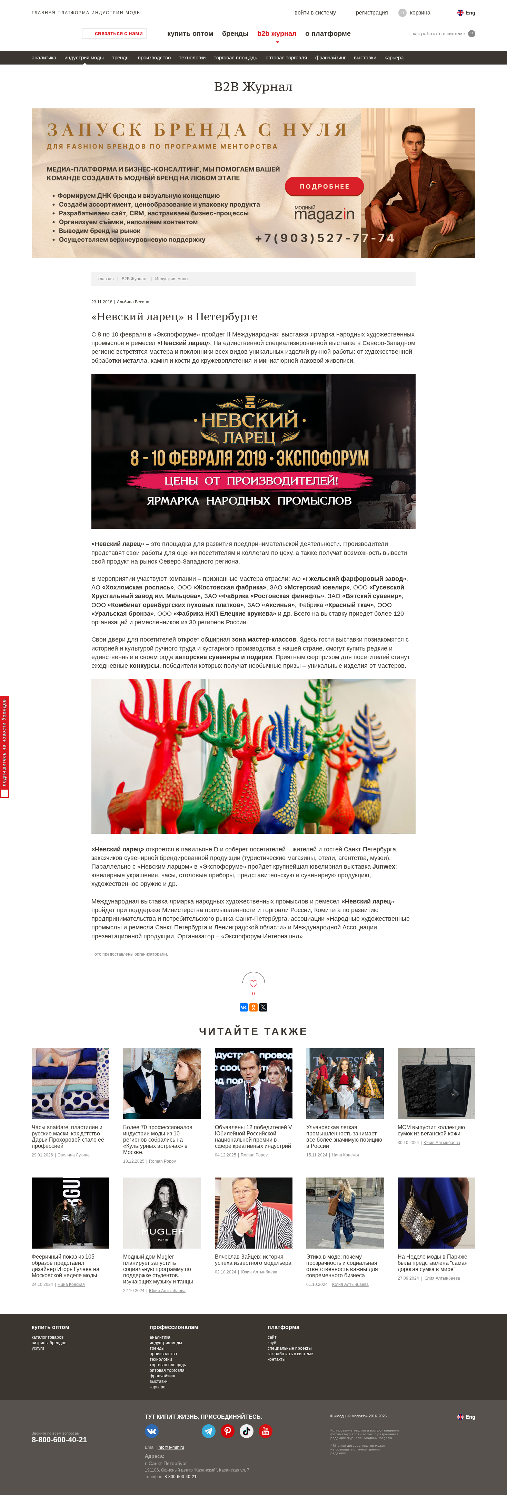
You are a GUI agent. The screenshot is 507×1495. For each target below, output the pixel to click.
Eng (470, 13)
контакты (277, 1359)
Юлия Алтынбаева (442, 1142)
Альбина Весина (133, 302)
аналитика (44, 57)
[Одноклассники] (253, 1007)
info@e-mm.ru (171, 1447)
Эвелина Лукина (74, 1155)
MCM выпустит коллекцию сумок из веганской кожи (431, 1130)
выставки (365, 57)
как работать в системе (290, 1353)
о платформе (328, 33)
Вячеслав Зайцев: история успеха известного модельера (253, 1260)
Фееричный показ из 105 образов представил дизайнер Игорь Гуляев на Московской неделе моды (65, 1266)
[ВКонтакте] (244, 1007)
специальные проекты (290, 1348)
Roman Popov (162, 1161)
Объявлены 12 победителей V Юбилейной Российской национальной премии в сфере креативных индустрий (253, 1136)
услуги (38, 1348)
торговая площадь (235, 57)
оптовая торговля (286, 57)
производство (154, 57)
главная (106, 278)
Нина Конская (345, 1155)
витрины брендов (49, 1342)
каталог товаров (47, 1337)
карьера (394, 57)
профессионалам (174, 1327)
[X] (263, 1007)
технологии (192, 57)
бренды (235, 33)
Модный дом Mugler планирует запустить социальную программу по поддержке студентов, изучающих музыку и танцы (158, 1269)
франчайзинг (330, 57)
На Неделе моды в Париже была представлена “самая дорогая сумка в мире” (433, 1263)
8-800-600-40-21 (59, 1439)
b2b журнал (277, 33)
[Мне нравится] (253, 979)
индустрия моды (84, 57)
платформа (283, 1327)
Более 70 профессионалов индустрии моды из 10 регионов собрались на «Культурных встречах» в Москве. (157, 1139)
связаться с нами (119, 33)
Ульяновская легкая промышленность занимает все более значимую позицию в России (344, 1136)
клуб (272, 1342)
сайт (272, 1337)
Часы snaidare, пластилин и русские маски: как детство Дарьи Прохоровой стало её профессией (68, 1136)
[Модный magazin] (50, 33)
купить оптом (190, 33)
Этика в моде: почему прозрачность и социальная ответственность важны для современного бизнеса (342, 1266)
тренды (121, 57)
